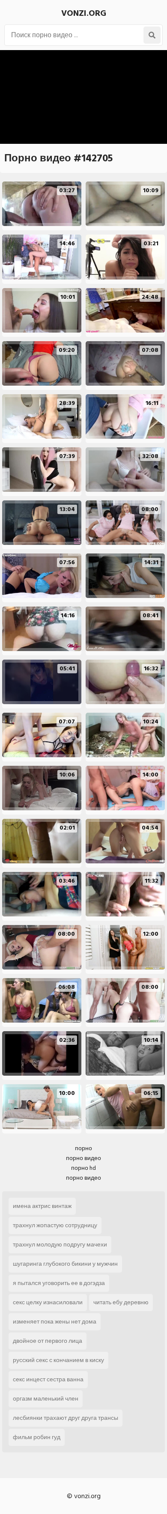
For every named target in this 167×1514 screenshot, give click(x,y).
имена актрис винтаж (42, 1206)
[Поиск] (152, 35)
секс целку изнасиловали (48, 1302)
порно (83, 1148)
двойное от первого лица (47, 1341)
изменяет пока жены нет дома (54, 1322)
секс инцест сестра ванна (48, 1379)
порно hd (83, 1168)
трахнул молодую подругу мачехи (60, 1244)
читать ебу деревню (121, 1302)
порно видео (83, 1158)
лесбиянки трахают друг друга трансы (65, 1418)
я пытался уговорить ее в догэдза (59, 1283)
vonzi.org (83, 13)
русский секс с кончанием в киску (58, 1360)
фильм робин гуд (36, 1437)
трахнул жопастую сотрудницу (55, 1225)
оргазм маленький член (45, 1399)
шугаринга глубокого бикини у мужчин (65, 1264)
